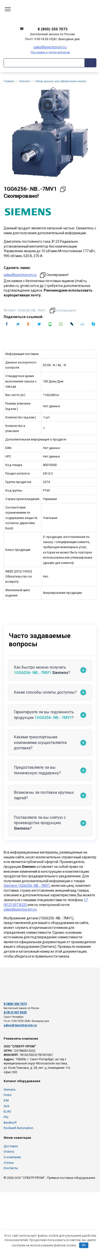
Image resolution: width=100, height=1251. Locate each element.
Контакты (11, 1168)
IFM (6, 1100)
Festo (8, 1095)
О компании (12, 1157)
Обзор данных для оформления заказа (60, 81)
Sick (6, 1106)
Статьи (9, 1163)
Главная (9, 81)
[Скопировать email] (42, 275)
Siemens (24, 81)
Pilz (6, 1117)
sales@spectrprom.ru (20, 275)
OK (84, 1245)
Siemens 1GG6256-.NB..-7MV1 (27, 886)
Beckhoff (10, 1122)
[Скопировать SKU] (52, 310)
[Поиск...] (90, 63)
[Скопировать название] (63, 189)
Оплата (9, 1151)
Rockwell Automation (18, 1128)
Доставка (11, 1146)
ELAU (7, 1111)
